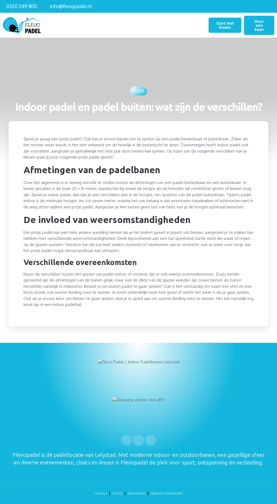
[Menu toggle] (205, 25)
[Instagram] (138, 440)
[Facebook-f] (126, 440)
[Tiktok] (150, 440)
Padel (138, 90)
